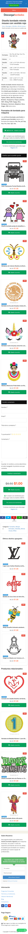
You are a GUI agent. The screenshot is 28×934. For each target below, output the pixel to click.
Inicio (3, 26)
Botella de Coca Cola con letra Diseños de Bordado (14, 597)
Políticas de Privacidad (12, 881)
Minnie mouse (21, 26)
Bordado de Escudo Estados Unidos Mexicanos (14, 306)
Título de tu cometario (8, 425)
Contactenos (5, 902)
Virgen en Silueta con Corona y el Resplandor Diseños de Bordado (14, 658)
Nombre (4, 407)
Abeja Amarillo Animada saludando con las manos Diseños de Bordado (14, 627)
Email (3, 416)
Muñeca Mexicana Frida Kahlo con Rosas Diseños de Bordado (14, 385)
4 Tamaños (12, 527)
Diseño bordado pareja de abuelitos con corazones (14, 226)
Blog (2, 899)
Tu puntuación (6, 434)
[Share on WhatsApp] (19, 517)
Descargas (8, 26)
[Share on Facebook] (2, 517)
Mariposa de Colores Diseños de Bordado (14, 266)
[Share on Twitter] (8, 517)
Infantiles (14, 26)
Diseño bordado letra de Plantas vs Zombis (14, 778)
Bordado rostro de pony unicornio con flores (14, 346)
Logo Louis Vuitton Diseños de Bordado (14, 566)
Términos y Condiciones (8, 894)
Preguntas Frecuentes (7, 891)
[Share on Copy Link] (25, 517)
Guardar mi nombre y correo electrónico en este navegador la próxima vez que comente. (13, 466)
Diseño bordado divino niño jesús (11, 818)
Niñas (14, 531)
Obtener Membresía (7, 896)
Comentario (5, 439)
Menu (14, 10)
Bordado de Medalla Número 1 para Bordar (14, 738)
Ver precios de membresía (14, 142)
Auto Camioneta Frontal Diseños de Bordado (14, 186)
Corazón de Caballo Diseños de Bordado (14, 699)
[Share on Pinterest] (13, 517)
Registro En (13, 148)
